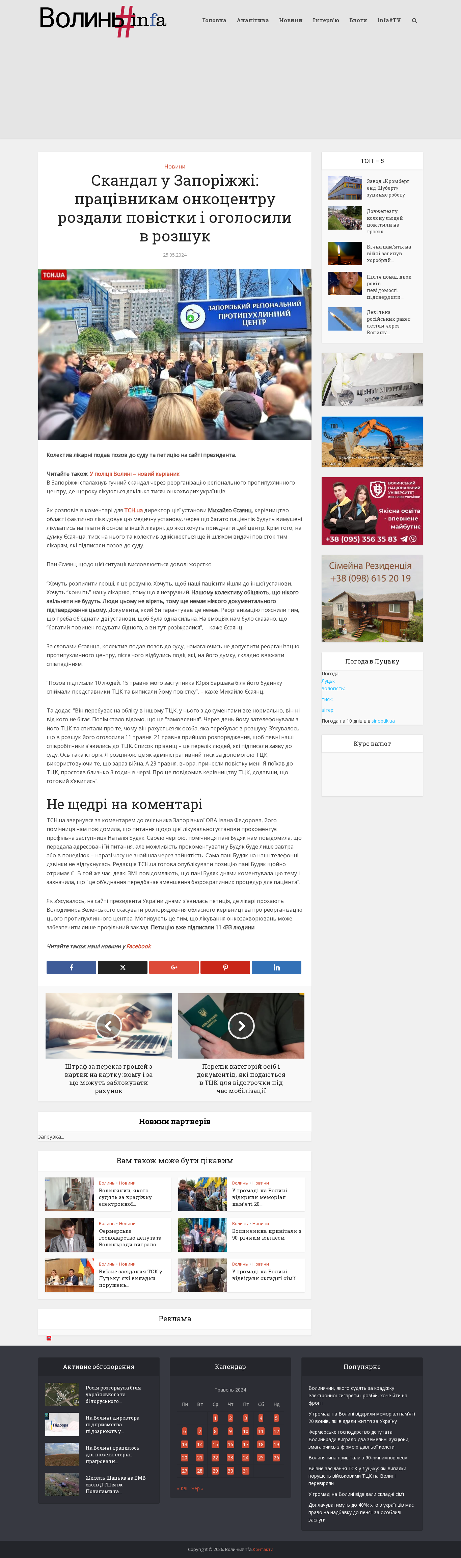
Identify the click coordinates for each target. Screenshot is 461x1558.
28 (199, 1471)
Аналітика (253, 20)
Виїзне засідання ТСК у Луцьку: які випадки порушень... (130, 1278)
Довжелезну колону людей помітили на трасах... (385, 221)
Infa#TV (389, 20)
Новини (291, 20)
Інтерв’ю (326, 20)
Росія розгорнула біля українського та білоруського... (113, 1394)
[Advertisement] (230, 91)
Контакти (263, 1549)
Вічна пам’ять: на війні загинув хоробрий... (389, 253)
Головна (214, 20)
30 (230, 1471)
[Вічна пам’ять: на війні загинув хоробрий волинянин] (347, 253)
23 (230, 1457)
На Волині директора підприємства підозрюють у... (112, 1424)
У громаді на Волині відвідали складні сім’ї (264, 1274)
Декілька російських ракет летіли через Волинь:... (388, 322)
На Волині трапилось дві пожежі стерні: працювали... (112, 1454)
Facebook (138, 946)
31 (245, 1471)
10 (245, 1431)
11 (261, 1431)
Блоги (358, 20)
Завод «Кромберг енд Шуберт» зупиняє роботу (388, 188)
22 (215, 1457)
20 (184, 1457)
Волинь (107, 1183)
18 (261, 1444)
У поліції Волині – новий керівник (135, 473)
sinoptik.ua (383, 721)
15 (215, 1444)
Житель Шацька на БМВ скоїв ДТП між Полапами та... (116, 1485)
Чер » (197, 1488)
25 (261, 1457)
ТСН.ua (133, 510)
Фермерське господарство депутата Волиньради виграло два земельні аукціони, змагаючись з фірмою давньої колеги (359, 1439)
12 (276, 1431)
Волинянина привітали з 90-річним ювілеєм (266, 1234)
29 (215, 1471)
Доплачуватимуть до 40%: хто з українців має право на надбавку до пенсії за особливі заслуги (361, 1512)
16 (230, 1444)
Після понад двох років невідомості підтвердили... (389, 287)
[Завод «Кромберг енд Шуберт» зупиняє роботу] (347, 188)
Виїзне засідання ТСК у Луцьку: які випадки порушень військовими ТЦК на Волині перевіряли (357, 1475)
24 (245, 1457)
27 (184, 1471)
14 (199, 1444)
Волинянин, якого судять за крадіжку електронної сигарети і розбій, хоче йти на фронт (357, 1395)
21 (199, 1457)
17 (245, 1444)
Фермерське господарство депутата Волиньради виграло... (130, 1237)
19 (276, 1444)
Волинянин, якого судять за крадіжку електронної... (125, 1197)
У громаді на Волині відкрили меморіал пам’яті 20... (260, 1197)
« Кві (182, 1488)
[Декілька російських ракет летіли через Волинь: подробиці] (347, 319)
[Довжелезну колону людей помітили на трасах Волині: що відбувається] (347, 218)
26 (276, 1457)
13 (184, 1444)
